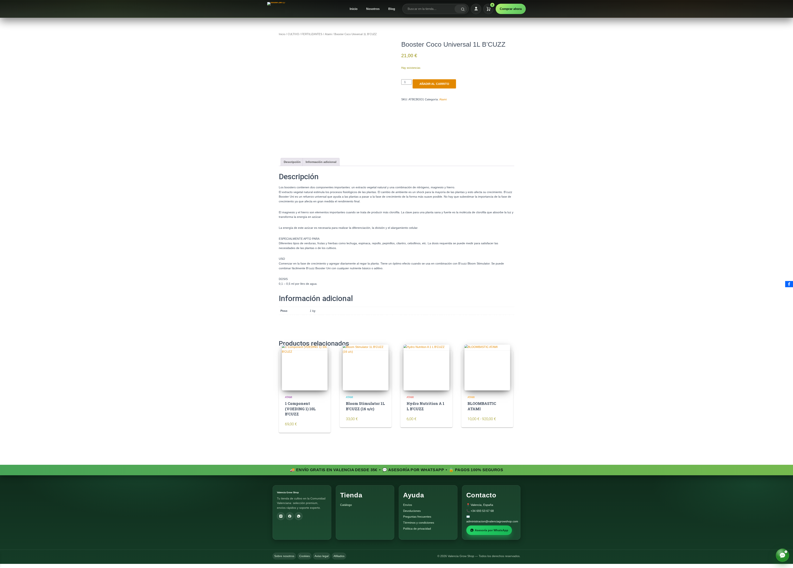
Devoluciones (412, 510)
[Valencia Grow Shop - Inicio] (276, 9)
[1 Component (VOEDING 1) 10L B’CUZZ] (305, 367)
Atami (328, 34)
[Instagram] (281, 516)
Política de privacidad (417, 528)
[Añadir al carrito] (320, 426)
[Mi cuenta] (476, 9)
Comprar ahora (511, 9)
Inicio (353, 9)
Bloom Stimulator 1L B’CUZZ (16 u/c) (365, 406)
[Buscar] (461, 9)
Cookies (304, 556)
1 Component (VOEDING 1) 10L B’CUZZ (300, 408)
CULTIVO (293, 34)
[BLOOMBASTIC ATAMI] (487, 367)
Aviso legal (322, 556)
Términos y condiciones (418, 522)
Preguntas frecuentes (417, 516)
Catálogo (346, 504)
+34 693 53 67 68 (482, 510)
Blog (391, 9)
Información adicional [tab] (321, 162)
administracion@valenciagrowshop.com (492, 521)
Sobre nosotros (284, 556)
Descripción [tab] (292, 162)
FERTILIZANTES (312, 34)
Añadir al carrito (434, 83)
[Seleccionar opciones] (502, 421)
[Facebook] (290, 516)
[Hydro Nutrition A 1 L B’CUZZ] (426, 367)
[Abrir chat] (782, 555)
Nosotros (373, 9)
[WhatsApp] (299, 516)
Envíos (407, 504)
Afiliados (339, 556)
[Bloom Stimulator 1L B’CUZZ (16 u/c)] (365, 367)
